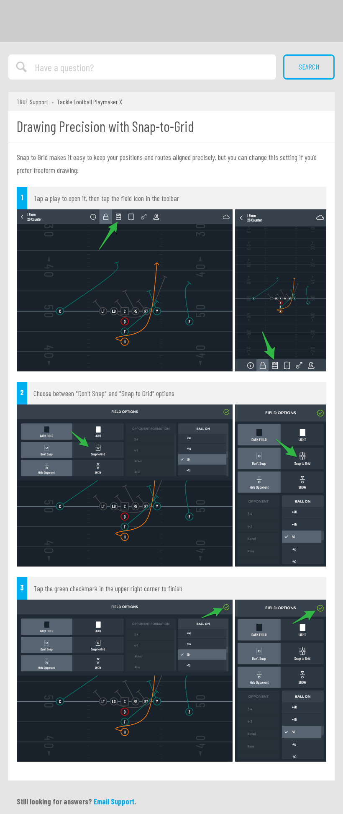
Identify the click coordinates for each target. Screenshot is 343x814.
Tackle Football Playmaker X (89, 102)
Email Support (114, 801)
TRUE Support (32, 102)
